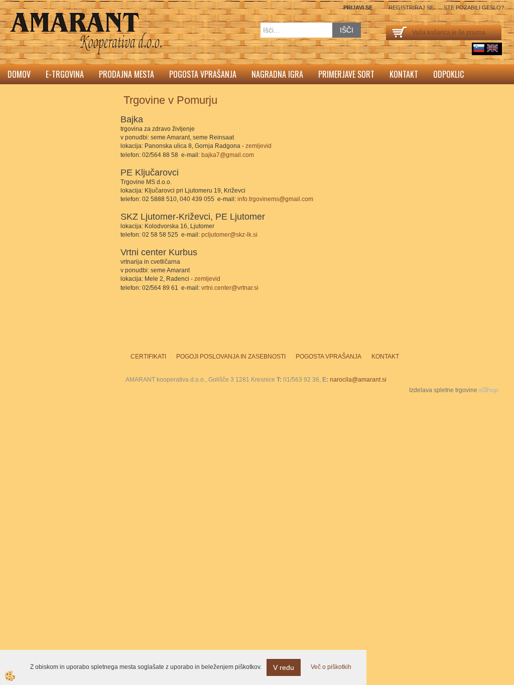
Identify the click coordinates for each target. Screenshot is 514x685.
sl (478, 48)
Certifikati (148, 356)
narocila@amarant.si (358, 379)
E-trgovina (65, 74)
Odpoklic (448, 74)
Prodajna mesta (126, 74)
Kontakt (404, 74)
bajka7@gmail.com (227, 154)
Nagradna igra (277, 74)
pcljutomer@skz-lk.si (229, 234)
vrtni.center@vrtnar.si (230, 287)
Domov (19, 74)
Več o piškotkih (331, 666)
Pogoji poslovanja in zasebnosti (231, 356)
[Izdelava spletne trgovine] (488, 390)
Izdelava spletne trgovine (443, 390)
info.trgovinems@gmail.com (275, 199)
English (492, 48)
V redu (283, 667)
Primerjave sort (346, 74)
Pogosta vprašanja (202, 74)
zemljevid (258, 145)
